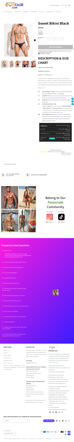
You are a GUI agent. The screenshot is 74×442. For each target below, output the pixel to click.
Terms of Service (8, 363)
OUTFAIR (9, 438)
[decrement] (46, 38)
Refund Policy (7, 358)
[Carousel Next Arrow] (35, 40)
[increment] (62, 38)
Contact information (57, 438)
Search (5, 353)
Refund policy (25, 438)
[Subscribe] (28, 420)
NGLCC (56, 362)
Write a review (66, 154)
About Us (6, 350)
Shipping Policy (8, 360)
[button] (8, 11)
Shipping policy (48, 438)
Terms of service (40, 438)
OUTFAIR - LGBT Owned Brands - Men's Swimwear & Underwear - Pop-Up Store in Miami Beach (14, 367)
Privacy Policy (7, 355)
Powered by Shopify (15, 438)
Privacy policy (32, 438)
